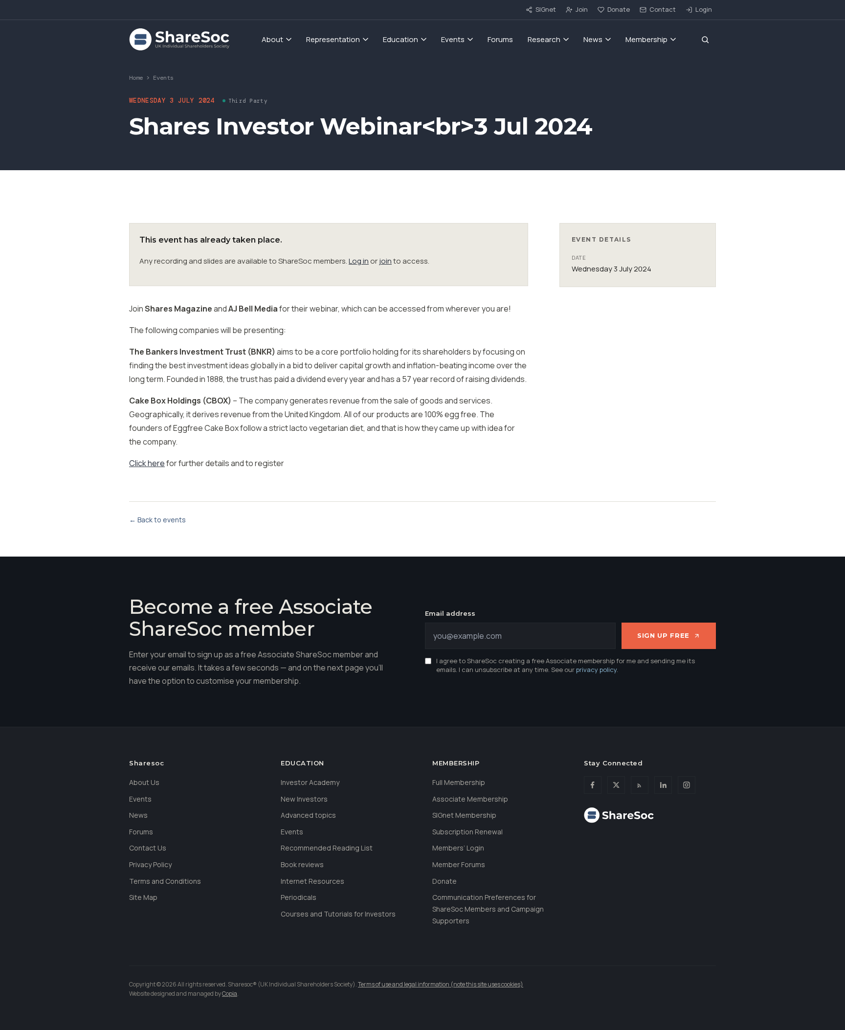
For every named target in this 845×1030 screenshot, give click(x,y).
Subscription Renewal (467, 831)
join (385, 261)
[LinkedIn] (663, 785)
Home (136, 78)
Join (582, 9)
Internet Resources (312, 881)
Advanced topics (308, 815)
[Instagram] (686, 785)
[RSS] (639, 785)
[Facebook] (592, 785)
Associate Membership (470, 799)
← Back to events (157, 519)
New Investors (304, 799)
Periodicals (298, 897)
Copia (229, 993)
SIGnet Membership (464, 815)
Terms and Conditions (165, 881)
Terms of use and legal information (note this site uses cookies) (440, 984)
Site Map (143, 897)
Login (703, 9)
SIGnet (545, 9)
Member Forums (458, 864)
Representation (333, 39)
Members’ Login (458, 847)
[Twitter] (616, 785)
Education (400, 39)
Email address (450, 613)
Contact (662, 9)
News (592, 39)
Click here (147, 463)
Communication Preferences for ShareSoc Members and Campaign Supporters (488, 909)
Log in (359, 261)
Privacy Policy (150, 864)
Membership (646, 39)
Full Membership (458, 782)
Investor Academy (310, 782)
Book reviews (302, 864)
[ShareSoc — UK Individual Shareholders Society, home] (179, 39)
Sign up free (663, 635)
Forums (500, 39)
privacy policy (596, 669)
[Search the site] (705, 39)
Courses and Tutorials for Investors (338, 913)
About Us (144, 782)
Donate (618, 9)
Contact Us (147, 847)
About (272, 39)
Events (453, 39)
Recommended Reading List (327, 847)
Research (544, 39)
